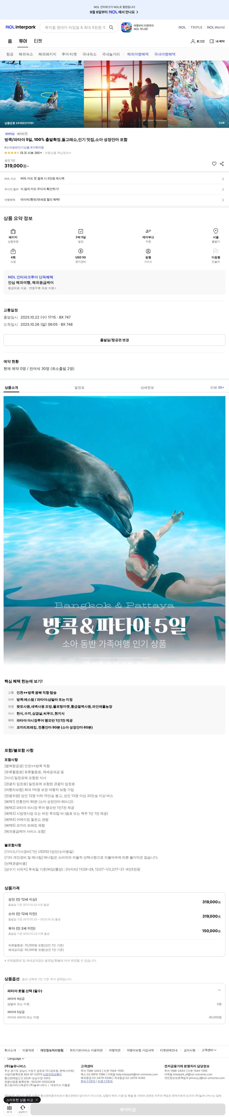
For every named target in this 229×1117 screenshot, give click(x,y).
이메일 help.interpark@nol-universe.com (132, 1074)
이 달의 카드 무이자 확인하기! (40, 189)
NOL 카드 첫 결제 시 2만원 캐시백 (42, 178)
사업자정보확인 (52, 1074)
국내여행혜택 (165, 54)
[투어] (23, 41)
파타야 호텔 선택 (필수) (24, 991)
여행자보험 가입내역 (140, 1050)
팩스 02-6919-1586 (93, 1074)
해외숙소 (26, 54)
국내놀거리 (111, 54)
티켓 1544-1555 (114, 1070)
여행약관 (115, 1050)
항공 (9, 54)
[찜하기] (214, 163)
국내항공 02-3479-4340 (129, 1078)
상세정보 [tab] (147, 387)
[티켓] (38, 41)
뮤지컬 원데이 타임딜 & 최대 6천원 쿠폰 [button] (75, 27)
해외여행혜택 (138, 54)
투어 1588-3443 (91, 1070)
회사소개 (10, 1050)
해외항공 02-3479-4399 (96, 1078)
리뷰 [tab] (217, 387)
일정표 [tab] (79, 387)
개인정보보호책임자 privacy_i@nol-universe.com (194, 1078)
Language (14, 1058)
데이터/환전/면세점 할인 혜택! (40, 199)
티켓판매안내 (169, 1050)
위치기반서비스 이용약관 (86, 1050)
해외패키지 (47, 54)
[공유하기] (222, 163)
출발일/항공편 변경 (114, 340)
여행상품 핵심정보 (57, 153)
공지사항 (189, 1050)
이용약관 (28, 1050)
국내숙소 (89, 54)
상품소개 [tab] (11, 387)
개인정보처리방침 (52, 1050)
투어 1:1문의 (88, 1081)
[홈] (10, 41)
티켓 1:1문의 (105, 1081)
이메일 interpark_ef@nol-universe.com (188, 1074)
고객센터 (207, 1050)
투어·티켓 (69, 54)
